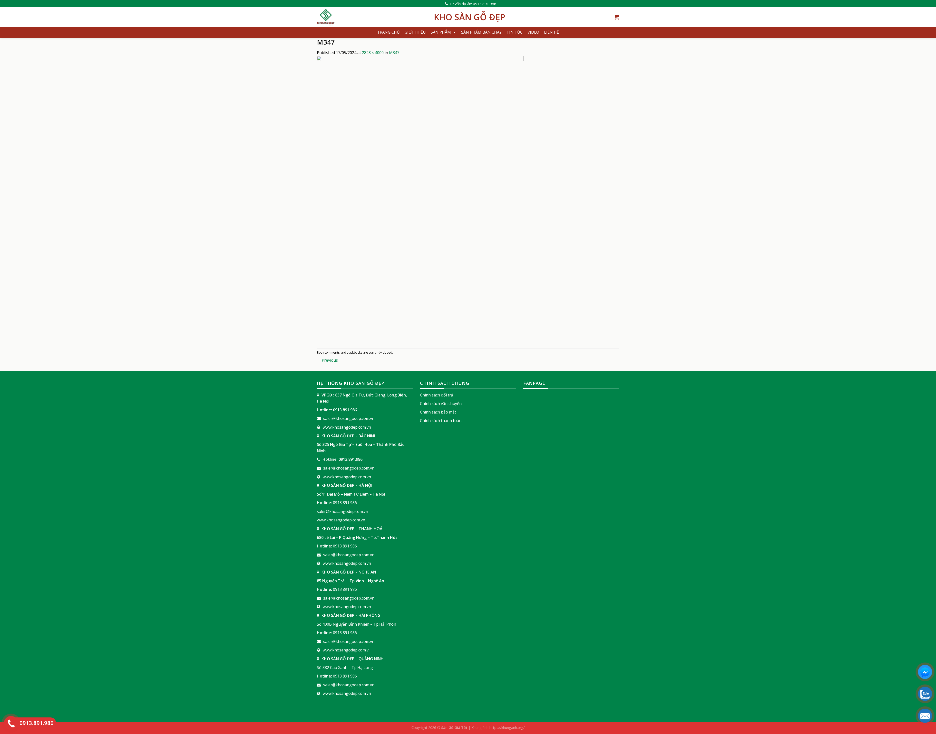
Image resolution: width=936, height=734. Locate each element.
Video (533, 32)
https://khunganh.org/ (507, 727)
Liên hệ (551, 32)
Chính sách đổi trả (436, 395)
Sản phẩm (441, 32)
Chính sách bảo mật (438, 412)
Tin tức (515, 32)
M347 (394, 52)
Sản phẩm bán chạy (481, 32)
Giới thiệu (415, 32)
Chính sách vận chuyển (441, 403)
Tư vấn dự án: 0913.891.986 (472, 3)
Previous (327, 360)
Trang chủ (388, 32)
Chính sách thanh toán (440, 420)
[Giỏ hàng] (616, 17)
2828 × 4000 (373, 52)
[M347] (420, 201)
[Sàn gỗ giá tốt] (372, 17)
